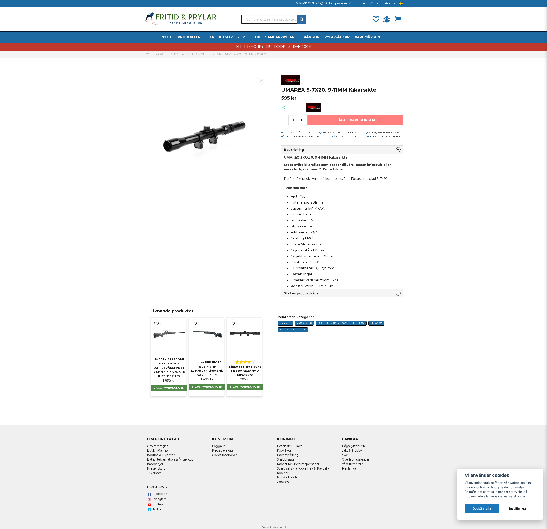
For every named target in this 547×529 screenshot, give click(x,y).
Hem (146, 53)
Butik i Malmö (157, 450)
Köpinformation (380, 3)
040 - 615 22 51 (304, 3)
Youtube (159, 504)
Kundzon (355, 3)
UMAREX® (376, 323)
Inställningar (518, 508)
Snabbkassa (285, 459)
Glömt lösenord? (224, 455)
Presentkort (156, 468)
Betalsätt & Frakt (289, 446)
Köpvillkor (284, 450)
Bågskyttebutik (353, 446)
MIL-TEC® (251, 37)
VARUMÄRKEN (367, 37)
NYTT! (167, 37)
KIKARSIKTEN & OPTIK (293, 329)
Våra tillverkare (352, 464)
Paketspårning (288, 455)
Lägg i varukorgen (169, 387)
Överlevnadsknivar (355, 459)
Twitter (157, 509)
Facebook (160, 493)
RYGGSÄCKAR (337, 37)
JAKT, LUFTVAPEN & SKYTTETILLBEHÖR (197, 53)
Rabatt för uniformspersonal (298, 464)
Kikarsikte (285, 323)
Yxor (345, 455)
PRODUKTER (189, 37)
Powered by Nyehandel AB (274, 527)
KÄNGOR (311, 37)
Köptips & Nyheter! (161, 455)
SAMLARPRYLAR (279, 37)
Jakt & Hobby (352, 450)
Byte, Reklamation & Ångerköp (170, 459)
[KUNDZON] (386, 19)
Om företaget (157, 446)
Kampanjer (155, 464)
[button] (400, 3)
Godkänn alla (482, 508)
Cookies (283, 482)
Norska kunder (288, 477)
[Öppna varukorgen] (397, 19)
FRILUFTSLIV (221, 37)
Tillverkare (154, 473)
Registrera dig (222, 450)
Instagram (159, 499)
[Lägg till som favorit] (375, 19)
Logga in (218, 446)
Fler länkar (349, 468)
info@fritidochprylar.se (331, 3)
